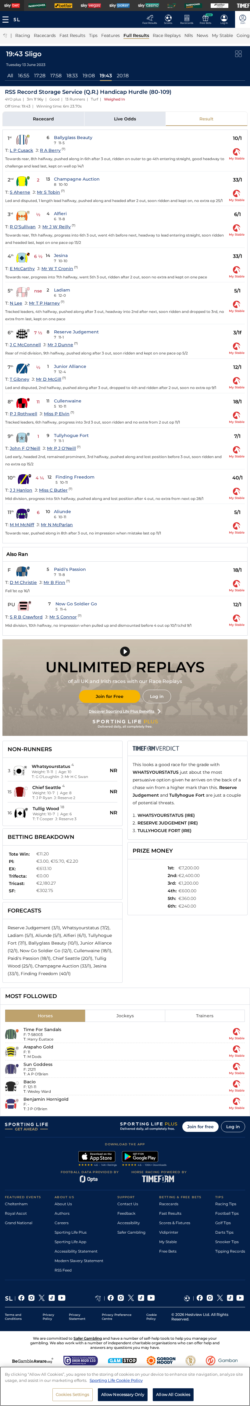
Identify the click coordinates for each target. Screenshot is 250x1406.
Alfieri (60, 213)
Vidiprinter (168, 1232)
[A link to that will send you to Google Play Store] (144, 1159)
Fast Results (170, 1213)
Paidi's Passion (70, 569)
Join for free (200, 1126)
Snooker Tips (227, 1241)
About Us (63, 1204)
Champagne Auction (77, 179)
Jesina (61, 255)
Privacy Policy (48, 1317)
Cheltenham (16, 1204)
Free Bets (168, 1251)
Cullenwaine (67, 401)
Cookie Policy (151, 1317)
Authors (62, 1213)
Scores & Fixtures (174, 1223)
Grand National (18, 1223)
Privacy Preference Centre (116, 1317)
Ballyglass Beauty (73, 137)
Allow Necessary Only (123, 1394)
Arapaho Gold (38, 1047)
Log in (157, 696)
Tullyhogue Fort (71, 435)
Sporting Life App (70, 1241)
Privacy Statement (77, 1317)
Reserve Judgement (76, 332)
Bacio (29, 1082)
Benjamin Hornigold (46, 1099)
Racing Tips (225, 1204)
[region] (125, 1386)
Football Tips (227, 1213)
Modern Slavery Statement (79, 1260)
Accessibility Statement (76, 1251)
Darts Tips (224, 1232)
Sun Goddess (37, 1064)
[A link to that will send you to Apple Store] (97, 1159)
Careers (62, 1223)
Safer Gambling (131, 1232)
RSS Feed (63, 1270)
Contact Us (127, 1204)
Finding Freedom (75, 477)
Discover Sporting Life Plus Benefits (121, 711)
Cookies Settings (72, 1394)
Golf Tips (223, 1223)
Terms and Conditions (13, 1317)
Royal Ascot (16, 1213)
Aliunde (62, 511)
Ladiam (62, 290)
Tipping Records (230, 1251)
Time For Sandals (42, 1029)
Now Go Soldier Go (76, 604)
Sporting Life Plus (71, 1232)
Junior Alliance (70, 366)
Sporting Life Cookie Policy (116, 1380)
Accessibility (128, 1223)
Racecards (168, 1204)
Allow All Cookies (173, 1394)
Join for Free (109, 696)
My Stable (168, 1241)
